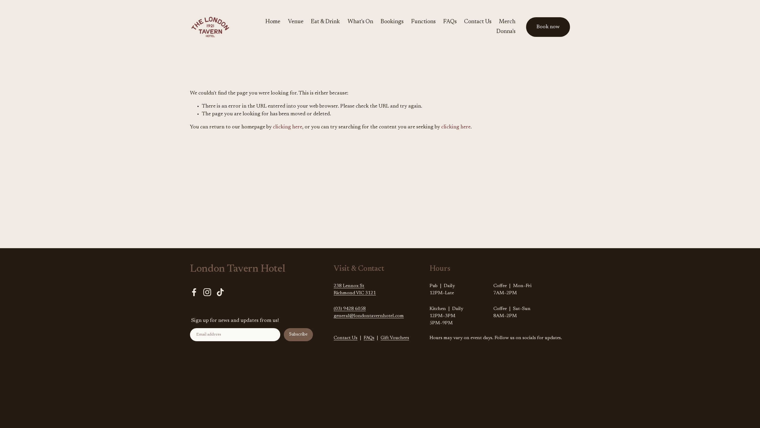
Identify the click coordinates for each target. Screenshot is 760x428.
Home (272, 22)
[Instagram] (207, 292)
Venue (295, 22)
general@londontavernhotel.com (369, 316)
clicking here (287, 127)
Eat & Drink (325, 22)
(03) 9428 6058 (350, 308)
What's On (360, 22)
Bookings (392, 22)
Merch (507, 22)
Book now (548, 27)
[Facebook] (194, 292)
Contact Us (477, 22)
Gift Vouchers (395, 338)
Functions (423, 22)
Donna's (505, 31)
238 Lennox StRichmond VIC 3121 (355, 289)
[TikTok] (220, 292)
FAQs (450, 22)
